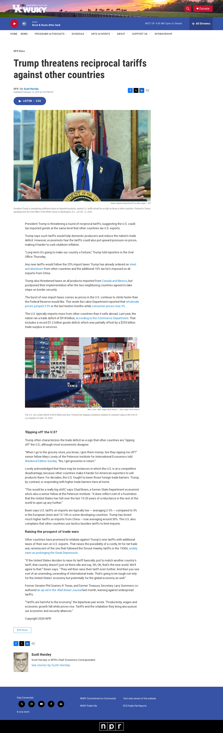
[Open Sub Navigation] (30, 34)
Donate (204, 8)
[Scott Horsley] (21, 662)
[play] (14, 24)
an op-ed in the (59, 590)
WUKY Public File (88, 706)
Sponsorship (163, 34)
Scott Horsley (31, 88)
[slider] (29, 23)
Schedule (78, 34)
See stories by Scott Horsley (51, 665)
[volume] (24, 23)
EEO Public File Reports (135, 706)
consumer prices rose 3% (108, 306)
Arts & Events (100, 34)
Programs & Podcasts (50, 34)
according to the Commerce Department (102, 318)
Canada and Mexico (114, 281)
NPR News (19, 51)
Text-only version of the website (139, 698)
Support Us (140, 34)
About (121, 34)
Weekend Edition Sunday (41, 461)
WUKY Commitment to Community (98, 698)
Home (13, 34)
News (24, 34)
